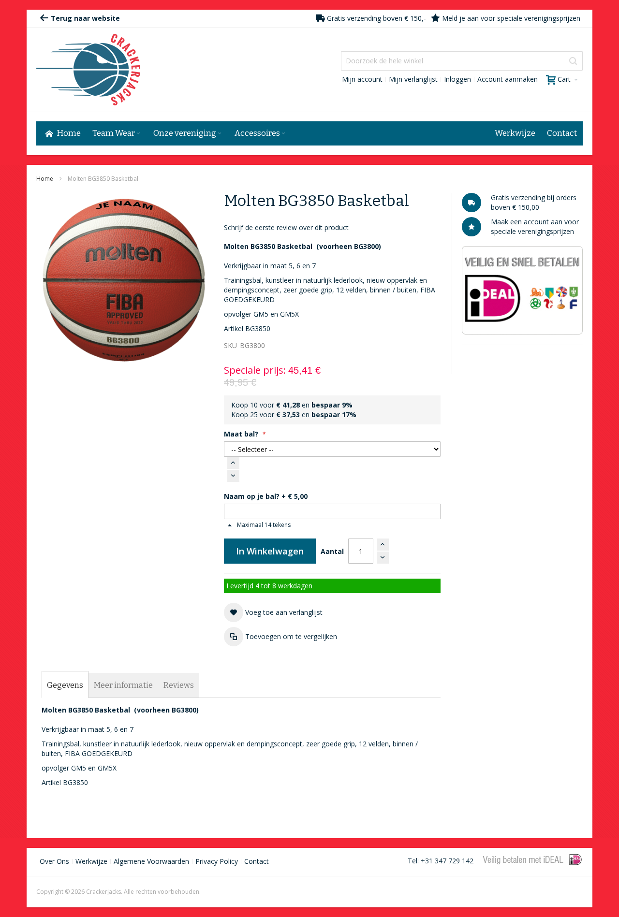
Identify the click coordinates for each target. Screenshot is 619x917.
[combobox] (462, 61)
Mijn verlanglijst (413, 79)
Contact (256, 861)
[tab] (65, 685)
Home (44, 179)
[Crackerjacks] (88, 69)
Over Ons (54, 861)
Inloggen (457, 79)
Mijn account (362, 79)
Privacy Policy (216, 861)
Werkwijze (91, 861)
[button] (273, 612)
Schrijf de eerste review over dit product (286, 227)
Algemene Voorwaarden (151, 861)
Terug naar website (84, 18)
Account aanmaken (507, 79)
